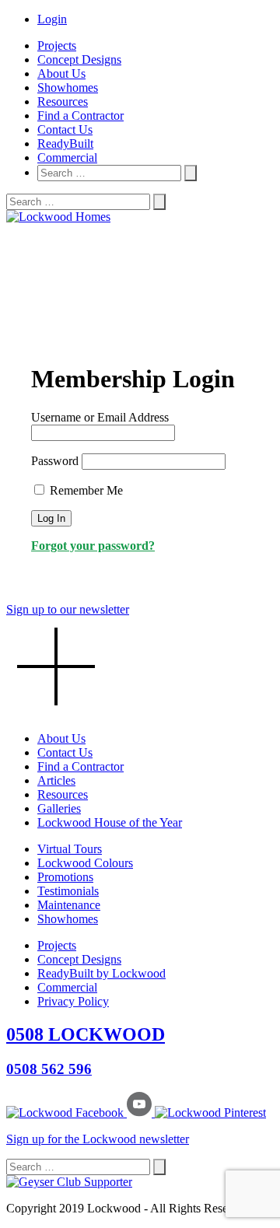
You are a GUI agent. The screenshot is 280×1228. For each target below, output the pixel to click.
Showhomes (67, 87)
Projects (56, 45)
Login (52, 19)
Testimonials (68, 890)
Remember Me (85, 490)
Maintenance (68, 904)
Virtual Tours (69, 848)
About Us (61, 73)
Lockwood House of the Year (109, 822)
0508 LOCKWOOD (85, 1034)
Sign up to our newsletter (67, 609)
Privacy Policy (73, 1001)
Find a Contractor (80, 115)
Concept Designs (79, 59)
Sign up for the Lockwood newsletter (97, 1139)
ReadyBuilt (65, 143)
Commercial (67, 157)
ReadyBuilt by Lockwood (101, 973)
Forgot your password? (93, 545)
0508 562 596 (49, 1069)
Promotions (65, 876)
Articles (56, 780)
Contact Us (65, 129)
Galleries (59, 808)
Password (55, 460)
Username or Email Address (100, 417)
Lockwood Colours (85, 862)
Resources (62, 101)
